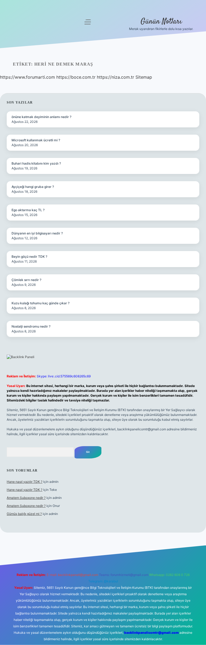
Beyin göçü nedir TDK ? (29, 257)
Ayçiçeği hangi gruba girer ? (33, 187)
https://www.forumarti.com (27, 77)
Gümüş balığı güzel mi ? (24, 514)
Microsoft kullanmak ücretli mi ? (36, 140)
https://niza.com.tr (115, 77)
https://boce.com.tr (75, 77)
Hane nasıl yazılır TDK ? (24, 482)
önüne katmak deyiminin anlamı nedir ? (41, 117)
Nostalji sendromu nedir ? (31, 326)
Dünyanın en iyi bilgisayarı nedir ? (37, 233)
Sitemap (143, 77)
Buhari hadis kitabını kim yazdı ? (36, 163)
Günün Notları (161, 21)
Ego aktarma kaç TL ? (28, 210)
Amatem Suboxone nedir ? (26, 498)
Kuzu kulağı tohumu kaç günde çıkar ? (40, 303)
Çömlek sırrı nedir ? (26, 280)
